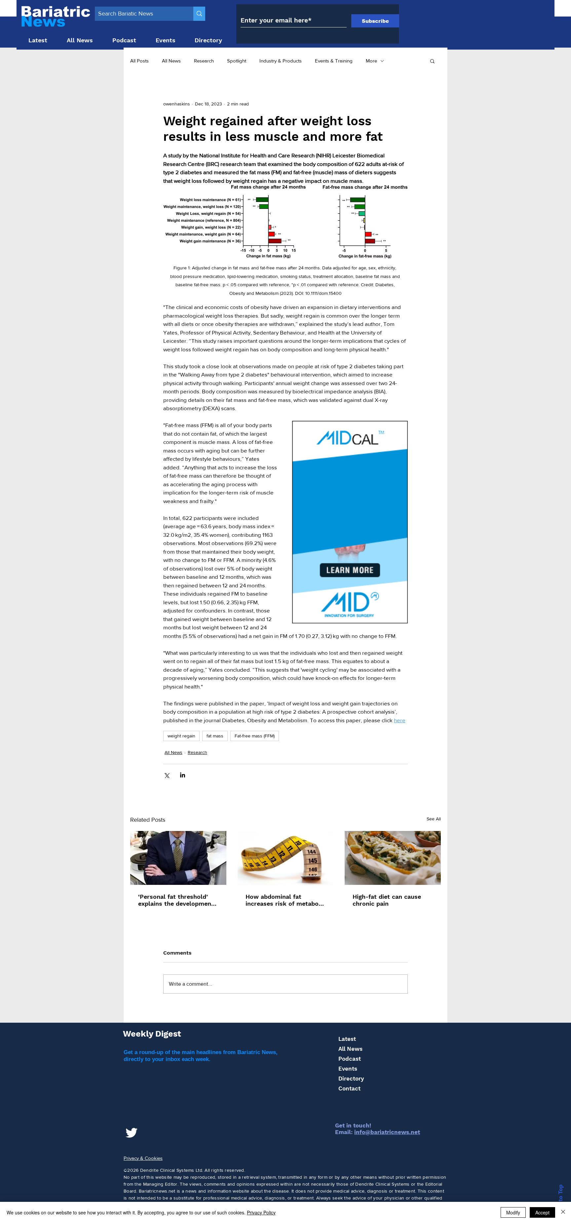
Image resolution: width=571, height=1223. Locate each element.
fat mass (215, 735)
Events (347, 1068)
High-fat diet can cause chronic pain (387, 900)
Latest (347, 1039)
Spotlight (236, 60)
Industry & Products (280, 60)
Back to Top (560, 1200)
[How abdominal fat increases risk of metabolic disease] (286, 858)
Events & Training (334, 60)
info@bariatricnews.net (387, 1132)
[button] (432, 60)
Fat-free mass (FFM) (255, 735)
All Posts (139, 60)
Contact (349, 1088)
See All (434, 818)
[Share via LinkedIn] (182, 775)
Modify (513, 1212)
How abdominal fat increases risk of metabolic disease (285, 900)
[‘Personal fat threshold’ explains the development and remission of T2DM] (178, 858)
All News (171, 60)
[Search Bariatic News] (199, 14)
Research (204, 60)
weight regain (181, 735)
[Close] (563, 1212)
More (371, 60)
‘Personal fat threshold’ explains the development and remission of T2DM (176, 900)
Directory (351, 1078)
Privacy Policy (261, 1212)
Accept (542, 1212)
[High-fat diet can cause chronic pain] (393, 858)
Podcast (349, 1058)
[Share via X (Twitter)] (166, 775)
